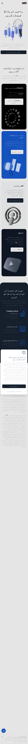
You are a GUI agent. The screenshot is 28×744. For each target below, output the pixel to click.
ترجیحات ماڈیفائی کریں (14, 391)
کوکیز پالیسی (10, 381)
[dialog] (14, 372)
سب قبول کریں (14, 386)
